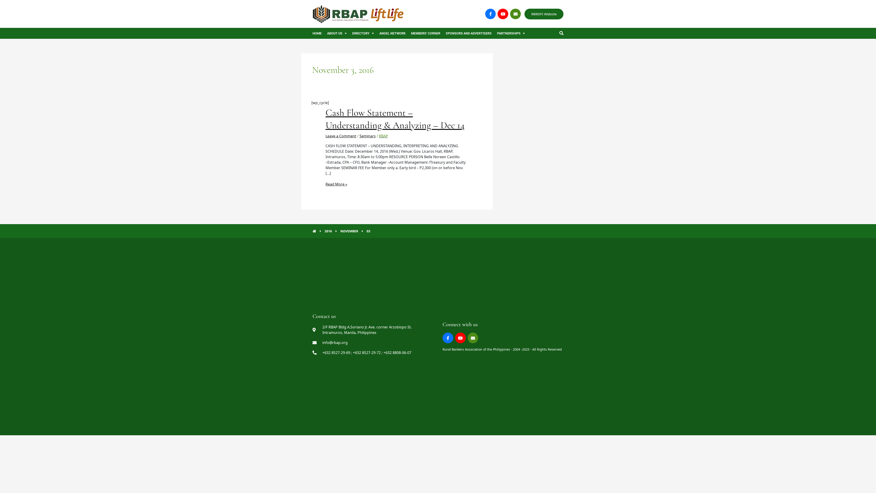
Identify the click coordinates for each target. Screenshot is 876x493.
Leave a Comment (341, 136)
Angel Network (392, 33)
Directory (361, 33)
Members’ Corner (425, 33)
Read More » (336, 184)
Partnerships (509, 33)
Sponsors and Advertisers (469, 33)
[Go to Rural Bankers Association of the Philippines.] (314, 231)
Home (317, 33)
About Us (334, 33)
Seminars (368, 136)
